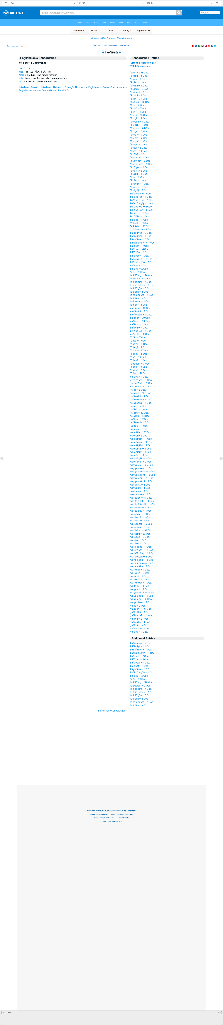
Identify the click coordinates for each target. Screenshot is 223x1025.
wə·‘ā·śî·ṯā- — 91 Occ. (141, 530)
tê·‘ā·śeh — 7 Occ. (139, 419)
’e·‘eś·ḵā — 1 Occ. (139, 223)
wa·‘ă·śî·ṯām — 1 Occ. (141, 438)
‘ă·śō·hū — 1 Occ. (139, 154)
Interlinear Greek (28, 87)
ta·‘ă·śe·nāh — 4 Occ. (141, 399)
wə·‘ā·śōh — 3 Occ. (140, 537)
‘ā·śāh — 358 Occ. (139, 72)
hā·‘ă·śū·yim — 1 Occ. (141, 236)
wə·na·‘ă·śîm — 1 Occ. (141, 566)
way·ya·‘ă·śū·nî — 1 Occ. (142, 481)
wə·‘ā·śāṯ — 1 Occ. (139, 520)
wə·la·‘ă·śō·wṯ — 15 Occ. (142, 553)
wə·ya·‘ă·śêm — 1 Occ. (141, 595)
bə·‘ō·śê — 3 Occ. (139, 219)
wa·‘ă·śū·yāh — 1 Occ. (141, 458)
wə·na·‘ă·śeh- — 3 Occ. (142, 559)
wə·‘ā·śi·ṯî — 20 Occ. (140, 533)
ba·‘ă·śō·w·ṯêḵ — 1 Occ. (142, 203)
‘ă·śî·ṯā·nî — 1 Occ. (139, 124)
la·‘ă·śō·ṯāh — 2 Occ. (140, 278)
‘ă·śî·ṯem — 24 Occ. (140, 128)
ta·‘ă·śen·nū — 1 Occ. (141, 402)
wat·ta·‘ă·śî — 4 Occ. (140, 507)
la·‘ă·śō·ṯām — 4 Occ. (141, 281)
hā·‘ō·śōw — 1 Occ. (140, 252)
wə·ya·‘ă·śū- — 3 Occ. (141, 599)
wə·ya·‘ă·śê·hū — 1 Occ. (142, 592)
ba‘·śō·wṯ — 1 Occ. (139, 213)
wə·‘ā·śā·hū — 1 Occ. (140, 517)
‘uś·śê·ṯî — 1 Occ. (139, 425)
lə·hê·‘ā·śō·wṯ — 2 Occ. (142, 295)
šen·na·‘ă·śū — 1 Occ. (141, 386)
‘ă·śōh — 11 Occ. (138, 151)
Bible (8, 46)
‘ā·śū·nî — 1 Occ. (138, 180)
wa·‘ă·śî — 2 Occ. (139, 435)
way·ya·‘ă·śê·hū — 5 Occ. (142, 474)
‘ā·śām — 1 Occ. (138, 79)
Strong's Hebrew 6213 (143, 62)
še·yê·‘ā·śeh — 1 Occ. (141, 380)
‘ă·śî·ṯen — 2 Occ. (139, 131)
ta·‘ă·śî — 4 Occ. (138, 406)
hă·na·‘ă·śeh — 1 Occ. (141, 239)
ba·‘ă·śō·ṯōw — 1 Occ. (141, 210)
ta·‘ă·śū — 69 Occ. (139, 412)
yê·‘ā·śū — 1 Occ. (139, 631)
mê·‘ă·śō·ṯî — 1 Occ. (140, 311)
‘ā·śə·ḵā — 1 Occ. (139, 95)
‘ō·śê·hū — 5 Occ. (139, 353)
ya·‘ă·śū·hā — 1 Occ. (140, 622)
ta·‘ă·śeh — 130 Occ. (141, 393)
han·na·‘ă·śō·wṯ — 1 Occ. (142, 242)
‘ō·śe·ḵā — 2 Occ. (139, 347)
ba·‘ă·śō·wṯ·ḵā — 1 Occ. (142, 200)
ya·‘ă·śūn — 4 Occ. (139, 625)
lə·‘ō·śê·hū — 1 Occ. (140, 301)
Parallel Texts (65, 90)
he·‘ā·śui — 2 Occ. (139, 268)
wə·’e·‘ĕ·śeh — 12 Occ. (142, 550)
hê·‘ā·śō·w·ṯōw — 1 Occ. (142, 262)
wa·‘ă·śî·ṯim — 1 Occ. (140, 448)
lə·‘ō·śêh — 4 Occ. (139, 298)
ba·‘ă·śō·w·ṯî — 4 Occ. (141, 206)
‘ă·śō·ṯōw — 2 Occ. (139, 167)
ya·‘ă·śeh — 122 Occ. (141, 608)
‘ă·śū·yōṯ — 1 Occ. (139, 190)
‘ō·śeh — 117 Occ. (139, 350)
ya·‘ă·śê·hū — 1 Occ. (140, 612)
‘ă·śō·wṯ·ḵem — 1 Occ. (141, 164)
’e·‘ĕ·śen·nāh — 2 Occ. (141, 229)
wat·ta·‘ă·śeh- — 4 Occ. (142, 501)
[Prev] (4, 465)
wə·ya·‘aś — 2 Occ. (140, 589)
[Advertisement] (111, 767)
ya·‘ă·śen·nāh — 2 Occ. (141, 615)
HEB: (21, 71)
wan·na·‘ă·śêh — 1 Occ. (142, 494)
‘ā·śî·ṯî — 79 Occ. (138, 134)
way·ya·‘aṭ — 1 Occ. (140, 484)
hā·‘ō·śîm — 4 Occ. (139, 249)
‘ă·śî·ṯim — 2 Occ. (139, 138)
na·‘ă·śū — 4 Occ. (139, 327)
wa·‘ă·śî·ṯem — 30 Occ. (142, 442)
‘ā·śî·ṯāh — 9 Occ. (139, 118)
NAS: (21, 75)
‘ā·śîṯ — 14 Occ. (138, 111)
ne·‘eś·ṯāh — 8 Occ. (140, 334)
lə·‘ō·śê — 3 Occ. (138, 304)
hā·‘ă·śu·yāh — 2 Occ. (141, 232)
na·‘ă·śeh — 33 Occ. (140, 321)
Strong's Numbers (75, 87)
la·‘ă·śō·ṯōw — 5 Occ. (141, 288)
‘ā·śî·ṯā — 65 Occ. (139, 115)
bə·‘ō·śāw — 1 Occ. (140, 216)
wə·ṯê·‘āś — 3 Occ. (139, 586)
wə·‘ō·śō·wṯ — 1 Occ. (141, 582)
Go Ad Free (6, 1013)
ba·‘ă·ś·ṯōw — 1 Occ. (140, 193)
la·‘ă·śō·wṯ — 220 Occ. (141, 275)
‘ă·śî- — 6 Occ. (137, 105)
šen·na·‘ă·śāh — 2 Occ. (141, 383)
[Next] (219, 465)
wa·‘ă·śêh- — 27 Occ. (141, 432)
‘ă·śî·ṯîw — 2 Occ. (139, 144)
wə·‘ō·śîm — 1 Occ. (140, 579)
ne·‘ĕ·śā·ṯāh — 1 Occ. (141, 331)
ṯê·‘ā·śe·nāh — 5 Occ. (141, 422)
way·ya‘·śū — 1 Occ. (140, 487)
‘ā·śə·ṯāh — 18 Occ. (140, 102)
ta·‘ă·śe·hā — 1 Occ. (140, 396)
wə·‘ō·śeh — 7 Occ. (140, 573)
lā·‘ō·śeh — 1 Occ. (139, 291)
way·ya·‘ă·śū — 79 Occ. (142, 478)
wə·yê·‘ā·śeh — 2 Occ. (141, 602)
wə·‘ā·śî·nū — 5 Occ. (140, 527)
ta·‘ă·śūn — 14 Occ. (140, 416)
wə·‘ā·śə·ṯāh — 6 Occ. (141, 523)
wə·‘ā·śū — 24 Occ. (140, 540)
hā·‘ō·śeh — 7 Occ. (139, 245)
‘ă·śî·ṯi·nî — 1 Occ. (139, 141)
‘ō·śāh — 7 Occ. (138, 337)
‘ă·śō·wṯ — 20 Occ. (139, 157)
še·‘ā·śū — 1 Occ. (139, 376)
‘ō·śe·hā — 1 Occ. (139, 360)
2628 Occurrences (140, 66)
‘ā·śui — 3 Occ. (137, 177)
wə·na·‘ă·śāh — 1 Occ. (141, 556)
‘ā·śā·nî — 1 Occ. (138, 82)
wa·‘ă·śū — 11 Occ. (140, 455)
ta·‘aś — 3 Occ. (138, 389)
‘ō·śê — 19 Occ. (138, 357)
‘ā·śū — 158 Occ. (138, 170)
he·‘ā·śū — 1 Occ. (139, 265)
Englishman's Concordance (111, 710)
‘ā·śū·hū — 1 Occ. (139, 173)
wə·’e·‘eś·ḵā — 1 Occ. (141, 546)
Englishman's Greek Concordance (106, 87)
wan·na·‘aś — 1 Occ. (140, 491)
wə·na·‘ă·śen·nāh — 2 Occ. (143, 563)
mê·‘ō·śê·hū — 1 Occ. (141, 314)
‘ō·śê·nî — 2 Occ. (138, 366)
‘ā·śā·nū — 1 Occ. (139, 85)
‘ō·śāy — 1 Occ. (138, 340)
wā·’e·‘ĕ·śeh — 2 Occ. (141, 461)
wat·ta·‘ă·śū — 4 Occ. (141, 510)
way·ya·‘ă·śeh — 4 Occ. (142, 468)
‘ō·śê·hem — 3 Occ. (140, 363)
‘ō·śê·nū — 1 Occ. (139, 370)
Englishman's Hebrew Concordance (37, 90)
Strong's (15, 46)
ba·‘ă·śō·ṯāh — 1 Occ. (141, 196)
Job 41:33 (24, 68)
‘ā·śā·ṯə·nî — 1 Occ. (140, 92)
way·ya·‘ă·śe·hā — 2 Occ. (142, 471)
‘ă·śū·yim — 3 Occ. (139, 187)
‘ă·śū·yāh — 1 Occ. (139, 183)
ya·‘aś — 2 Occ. (138, 605)
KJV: (21, 78)
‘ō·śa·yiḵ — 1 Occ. (139, 344)
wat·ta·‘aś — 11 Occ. (141, 497)
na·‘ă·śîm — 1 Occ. (139, 324)
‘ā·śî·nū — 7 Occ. (138, 108)
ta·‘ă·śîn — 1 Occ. (139, 409)
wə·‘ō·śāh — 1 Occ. (140, 569)
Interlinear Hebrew (51, 87)
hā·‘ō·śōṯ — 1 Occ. (139, 255)
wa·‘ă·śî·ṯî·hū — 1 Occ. (141, 445)
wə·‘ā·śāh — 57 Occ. (140, 514)
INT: (21, 81)
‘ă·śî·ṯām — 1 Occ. (139, 121)
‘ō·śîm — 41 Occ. (139, 373)
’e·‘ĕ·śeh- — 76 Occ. (140, 226)
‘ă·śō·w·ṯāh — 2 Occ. (140, 160)
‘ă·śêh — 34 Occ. (138, 98)
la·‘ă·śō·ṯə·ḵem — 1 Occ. (142, 285)
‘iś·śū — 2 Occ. (137, 272)
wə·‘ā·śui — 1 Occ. (139, 543)
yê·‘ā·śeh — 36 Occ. (140, 628)
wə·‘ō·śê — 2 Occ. (139, 576)
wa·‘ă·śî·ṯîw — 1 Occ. (140, 452)
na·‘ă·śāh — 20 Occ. (140, 317)
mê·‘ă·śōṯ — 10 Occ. (140, 308)
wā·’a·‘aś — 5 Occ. (139, 429)
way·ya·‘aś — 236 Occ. (141, 465)
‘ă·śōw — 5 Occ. (138, 147)
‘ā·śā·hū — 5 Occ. (139, 75)
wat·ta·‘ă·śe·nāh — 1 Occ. (143, 504)
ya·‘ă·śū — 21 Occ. (139, 618)
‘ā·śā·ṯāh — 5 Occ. (139, 89)
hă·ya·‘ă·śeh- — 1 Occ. (141, 259)
